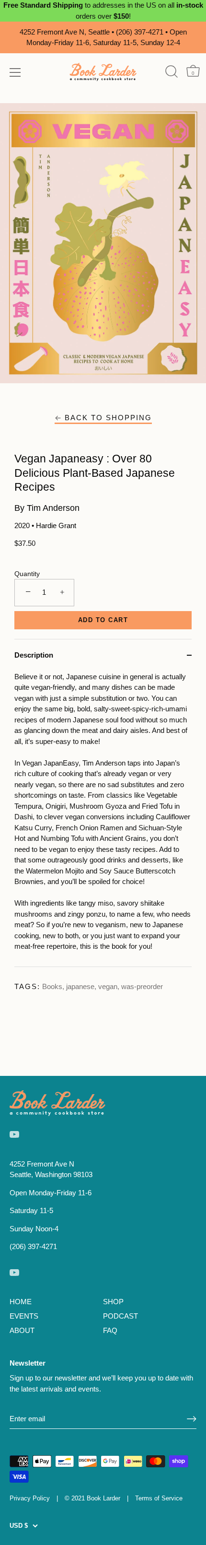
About (22, 1330)
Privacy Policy (30, 1498)
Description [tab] (33, 655)
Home (21, 1301)
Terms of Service (159, 1498)
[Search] (171, 71)
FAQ (110, 1330)
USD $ (19, 1525)
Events (24, 1316)
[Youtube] (14, 1134)
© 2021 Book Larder (92, 1498)
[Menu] (15, 72)
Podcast (120, 1316)
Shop (113, 1301)
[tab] (103, 819)
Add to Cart (103, 620)
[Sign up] (191, 1419)
